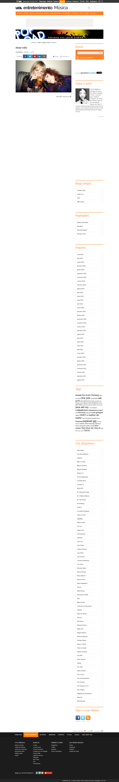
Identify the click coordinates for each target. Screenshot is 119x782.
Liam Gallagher (93, 407)
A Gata (35, 745)
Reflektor (77, 425)
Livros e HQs (38, 13)
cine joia (85, 398)
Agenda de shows (74, 751)
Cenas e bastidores (56, 751)
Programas (72, 747)
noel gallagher (97, 412)
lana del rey (82, 407)
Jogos (31, 13)
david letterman (97, 401)
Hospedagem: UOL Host (99, 780)
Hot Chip (100, 403)
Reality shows (18, 753)
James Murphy (85, 405)
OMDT (83, 415)
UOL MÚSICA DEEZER (76, 742)
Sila (34, 761)
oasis (77, 415)
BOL (87, 1)
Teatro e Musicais (55, 13)
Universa (68, 1)
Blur (79, 398)
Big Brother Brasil (19, 751)
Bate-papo (42, 1)
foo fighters (85, 403)
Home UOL (18, 735)
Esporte (56, 1)
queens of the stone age (87, 423)
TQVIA (87, 430)
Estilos (71, 745)
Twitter (83, 721)
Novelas (74, 13)
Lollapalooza (81, 410)
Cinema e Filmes (57, 742)
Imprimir (58, 96)
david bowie (90, 401)
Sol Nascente (36, 763)
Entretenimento (37, 7)
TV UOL (82, 1)
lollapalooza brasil (95, 410)
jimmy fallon (93, 405)
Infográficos (54, 745)
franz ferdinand (93, 403)
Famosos (76, 1)
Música (60, 7)
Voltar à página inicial (43, 42)
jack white (78, 405)
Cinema (26, 13)
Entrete (62, 1)
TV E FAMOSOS (20, 742)
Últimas (19, 13)
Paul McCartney (87, 418)
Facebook (78, 721)
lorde (76, 412)
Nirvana (88, 413)
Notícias (50, 1)
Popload (78, 421)
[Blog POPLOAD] (59, 34)
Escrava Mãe (36, 753)
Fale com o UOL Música (78, 731)
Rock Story (36, 759)
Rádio (81, 13)
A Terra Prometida (38, 749)
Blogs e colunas (19, 745)
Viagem (86, 13)
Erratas (89, 731)
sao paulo (83, 426)
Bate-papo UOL (87, 735)
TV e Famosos (66, 13)
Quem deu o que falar (21, 749)
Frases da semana (20, 747)
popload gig (89, 421)
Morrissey (82, 412)
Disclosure (78, 403)
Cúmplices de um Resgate (40, 751)
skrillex (88, 426)
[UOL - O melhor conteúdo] (18, 2)
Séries (16, 755)
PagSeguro (93, 1)
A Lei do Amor (37, 747)
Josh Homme (99, 405)
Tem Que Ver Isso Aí (91, 428)
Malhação (35, 757)
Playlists (71, 749)
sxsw (92, 426)
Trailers (53, 747)
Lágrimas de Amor (38, 755)
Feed (88, 721)
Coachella (94, 398)
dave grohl (83, 401)
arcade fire (80, 395)
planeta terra (96, 418)
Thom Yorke (80, 430)
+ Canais (92, 13)
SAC (36, 1)
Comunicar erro (66, 96)
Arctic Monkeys (92, 395)
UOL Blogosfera (84, 443)
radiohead (98, 423)
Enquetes (53, 749)
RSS (42, 773)
